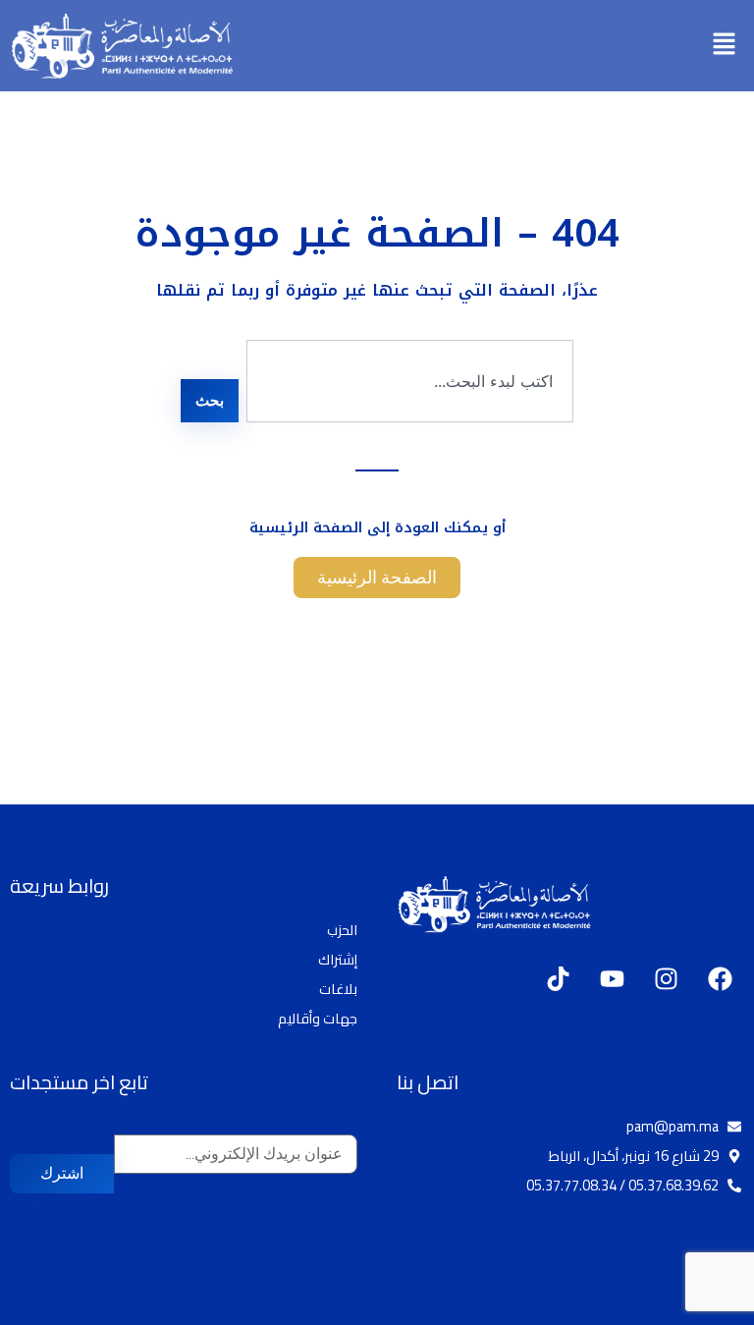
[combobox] (409, 381)
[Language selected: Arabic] (695, 1308)
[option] (705, 1309)
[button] (724, 46)
